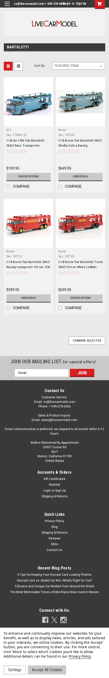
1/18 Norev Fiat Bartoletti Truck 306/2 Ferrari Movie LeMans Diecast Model (80, 267)
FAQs (54, 544)
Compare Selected (87, 340)
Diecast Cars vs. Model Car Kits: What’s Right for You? (54, 580)
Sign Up (81, 3)
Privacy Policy (54, 521)
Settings (14, 669)
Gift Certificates (54, 479)
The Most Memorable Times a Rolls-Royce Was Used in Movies (54, 592)
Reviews (55, 538)
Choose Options (28, 176)
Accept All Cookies (47, 669)
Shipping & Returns (55, 496)
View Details (80, 176)
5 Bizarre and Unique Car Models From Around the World (54, 586)
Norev (62, 130)
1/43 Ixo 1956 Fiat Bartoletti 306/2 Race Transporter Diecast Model (25, 145)
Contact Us (54, 550)
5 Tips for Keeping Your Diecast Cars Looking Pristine (54, 574)
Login (66, 3)
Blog (54, 527)
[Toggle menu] (7, 7)
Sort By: (39, 66)
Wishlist (54, 485)
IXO (8, 130)
